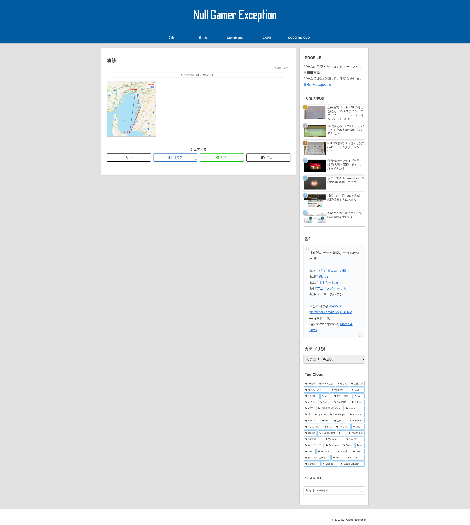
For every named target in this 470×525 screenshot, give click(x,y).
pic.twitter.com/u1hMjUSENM (330, 312)
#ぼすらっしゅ (327, 282)
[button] (268, 157)
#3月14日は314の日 (331, 271)
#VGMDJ (336, 306)
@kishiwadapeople (317, 84)
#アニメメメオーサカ (330, 288)
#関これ (322, 276)
